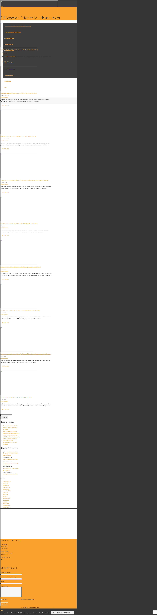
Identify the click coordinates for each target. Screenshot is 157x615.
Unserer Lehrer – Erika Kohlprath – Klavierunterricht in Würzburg (19, 49)
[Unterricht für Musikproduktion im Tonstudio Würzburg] (18, 394)
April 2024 (5, 483)
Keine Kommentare (4, 53)
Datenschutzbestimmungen (13, 599)
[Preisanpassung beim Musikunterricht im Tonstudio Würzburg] (18, 134)
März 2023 (5, 494)
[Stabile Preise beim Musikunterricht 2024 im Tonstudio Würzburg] (18, 90)
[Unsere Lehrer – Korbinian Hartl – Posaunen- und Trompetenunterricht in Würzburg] (18, 177)
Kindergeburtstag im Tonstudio (10, 459)
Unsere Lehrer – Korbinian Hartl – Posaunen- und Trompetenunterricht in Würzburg (24, 180)
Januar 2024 (5, 485)
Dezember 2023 (6, 487)
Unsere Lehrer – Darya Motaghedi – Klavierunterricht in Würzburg (19, 223)
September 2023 (6, 491)
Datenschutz (50, 607)
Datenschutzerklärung (64, 612)
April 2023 (5, 492)
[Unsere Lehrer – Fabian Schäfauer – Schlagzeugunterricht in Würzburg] (18, 264)
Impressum (43, 607)
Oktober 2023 (6, 489)
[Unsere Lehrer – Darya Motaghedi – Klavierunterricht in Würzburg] (18, 221)
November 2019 (6, 498)
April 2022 (5, 496)
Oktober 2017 (6, 503)
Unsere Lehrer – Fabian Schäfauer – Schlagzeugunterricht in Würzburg (20, 267)
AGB (55, 607)
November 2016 (6, 505)
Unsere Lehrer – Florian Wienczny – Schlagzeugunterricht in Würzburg (20, 310)
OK (53, 612)
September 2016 (6, 507)
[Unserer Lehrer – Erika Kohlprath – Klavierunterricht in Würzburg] (18, 47)
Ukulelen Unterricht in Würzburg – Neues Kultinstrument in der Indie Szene (11, 453)
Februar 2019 (6, 500)
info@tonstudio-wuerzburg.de (10, 559)
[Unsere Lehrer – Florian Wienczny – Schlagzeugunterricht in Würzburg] (18, 307)
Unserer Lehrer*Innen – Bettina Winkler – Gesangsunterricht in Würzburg (10, 427)
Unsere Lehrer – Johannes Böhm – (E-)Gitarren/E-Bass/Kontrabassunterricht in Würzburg (25, 354)
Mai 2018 (5, 502)
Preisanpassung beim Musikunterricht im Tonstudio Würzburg (18, 136)
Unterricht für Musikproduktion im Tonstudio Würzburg (16, 397)
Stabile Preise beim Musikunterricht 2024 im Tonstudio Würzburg (18, 93)
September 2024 (6, 481)
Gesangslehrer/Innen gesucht (10, 431)
